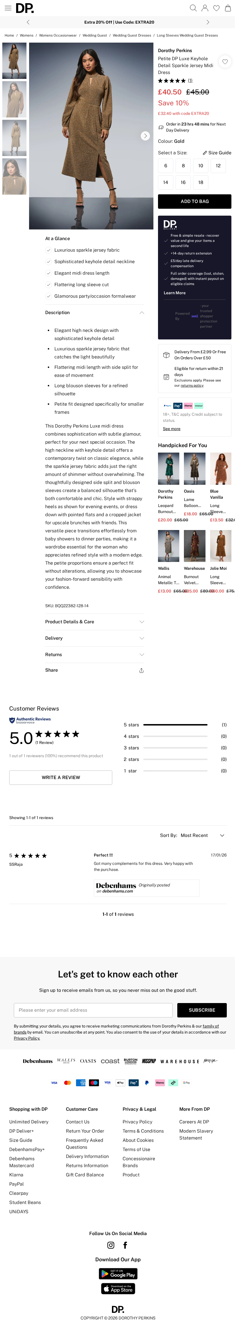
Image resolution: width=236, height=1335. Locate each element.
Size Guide (20, 1140)
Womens (26, 35)
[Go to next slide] (145, 135)
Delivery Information (87, 1156)
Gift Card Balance (85, 1175)
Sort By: (169, 835)
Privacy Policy (137, 1122)
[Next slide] (208, 22)
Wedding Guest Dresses (132, 35)
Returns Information (87, 1165)
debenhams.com (117, 891)
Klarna (16, 1175)
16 (183, 182)
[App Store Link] (118, 1281)
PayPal (16, 1184)
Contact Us (78, 1122)
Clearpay (18, 1193)
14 (165, 182)
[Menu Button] (8, 8)
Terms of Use (136, 1149)
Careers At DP (194, 1122)
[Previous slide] (28, 22)
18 (200, 182)
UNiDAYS (18, 1211)
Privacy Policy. (27, 1038)
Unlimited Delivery (28, 1122)
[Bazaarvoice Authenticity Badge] (30, 720)
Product (131, 1175)
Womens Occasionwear (58, 35)
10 (200, 165)
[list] (91, 136)
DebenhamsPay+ (27, 1149)
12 (218, 165)
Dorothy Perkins (175, 50)
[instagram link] (110, 1245)
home (9, 35)
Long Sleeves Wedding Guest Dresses (187, 35)
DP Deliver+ (21, 1131)
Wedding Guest (95, 35)
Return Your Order (85, 1131)
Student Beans (25, 1202)
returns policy (192, 385)
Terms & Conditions (143, 1131)
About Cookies (138, 1140)
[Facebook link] (125, 1245)
